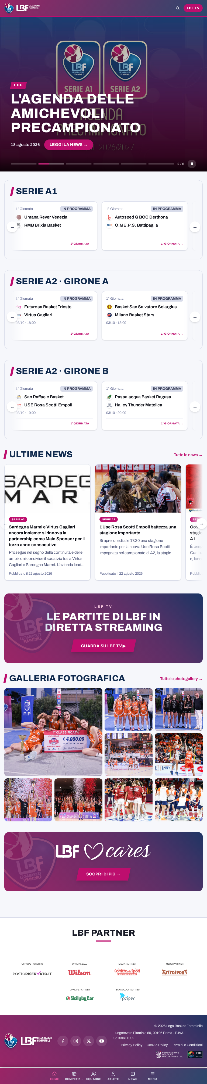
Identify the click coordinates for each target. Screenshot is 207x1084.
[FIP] (169, 1054)
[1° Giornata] (54, 226)
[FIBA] (195, 1054)
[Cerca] (177, 8)
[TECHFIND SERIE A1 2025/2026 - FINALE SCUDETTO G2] (129, 799)
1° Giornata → (81, 243)
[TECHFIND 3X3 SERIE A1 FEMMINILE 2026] (53, 732)
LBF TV (193, 8)
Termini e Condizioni (187, 1045)
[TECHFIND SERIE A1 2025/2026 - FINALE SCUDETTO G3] (129, 754)
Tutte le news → (188, 455)
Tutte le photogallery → (181, 679)
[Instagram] (75, 1041)
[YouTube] (101, 1041)
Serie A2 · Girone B (62, 371)
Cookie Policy (157, 1045)
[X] (88, 1041)
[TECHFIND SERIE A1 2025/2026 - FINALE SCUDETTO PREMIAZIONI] (28, 799)
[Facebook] (62, 1041)
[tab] (24, 164)
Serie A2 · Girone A (62, 281)
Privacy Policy (131, 1045)
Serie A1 (36, 191)
